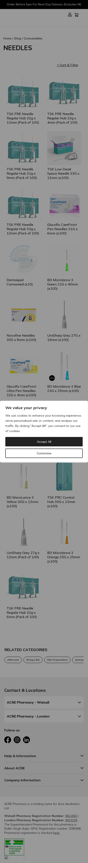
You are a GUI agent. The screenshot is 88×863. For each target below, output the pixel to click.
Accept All (44, 442)
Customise (44, 453)
